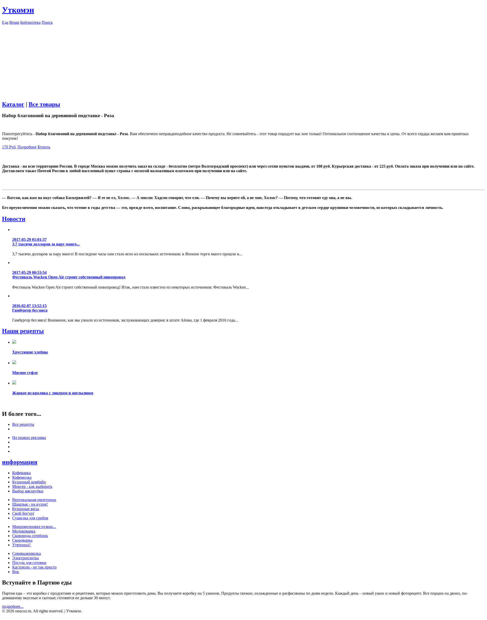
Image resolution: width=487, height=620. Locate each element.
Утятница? (21, 545)
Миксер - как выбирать (32, 486)
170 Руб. (9, 147)
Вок (15, 572)
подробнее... (12, 606)
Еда (5, 22)
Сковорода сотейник (30, 536)
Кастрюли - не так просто (34, 567)
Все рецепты (23, 424)
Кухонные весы (25, 509)
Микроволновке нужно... (34, 526)
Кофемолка (21, 477)
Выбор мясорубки (27, 491)
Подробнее (27, 147)
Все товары (44, 104)
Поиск (47, 22)
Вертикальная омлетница (34, 500)
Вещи (14, 22)
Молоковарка (23, 531)
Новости (13, 219)
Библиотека (30, 22)
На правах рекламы (29, 437)
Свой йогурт (23, 513)
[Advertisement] (243, 60)
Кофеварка (21, 473)
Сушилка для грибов (30, 518)
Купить (44, 147)
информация (19, 462)
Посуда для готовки (29, 562)
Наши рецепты (23, 331)
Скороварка (22, 540)
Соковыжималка (26, 553)
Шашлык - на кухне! (30, 504)
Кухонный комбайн (29, 482)
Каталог (13, 104)
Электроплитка (25, 558)
